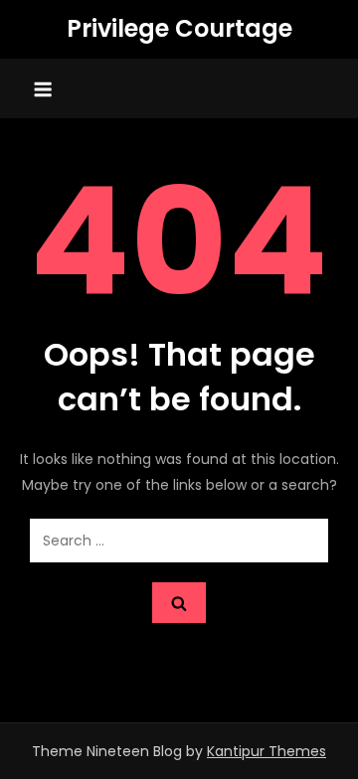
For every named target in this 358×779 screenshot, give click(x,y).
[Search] (179, 602)
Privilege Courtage (179, 28)
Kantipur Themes (266, 751)
